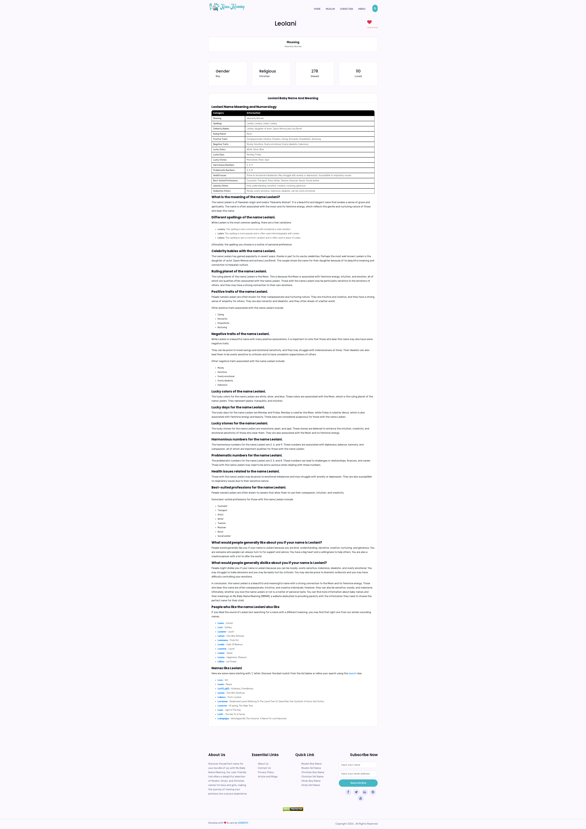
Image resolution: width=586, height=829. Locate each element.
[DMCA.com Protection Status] (293, 809)
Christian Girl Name (312, 776)
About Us (263, 763)
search (352, 673)
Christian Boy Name (312, 772)
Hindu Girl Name (310, 785)
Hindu (361, 8)
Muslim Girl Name (311, 768)
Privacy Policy (266, 772)
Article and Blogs (268, 776)
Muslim (330, 8)
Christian (346, 8)
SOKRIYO (243, 822)
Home (317, 8)
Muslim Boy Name (311, 763)
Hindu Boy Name (310, 780)
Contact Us (264, 768)
